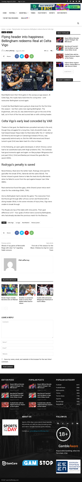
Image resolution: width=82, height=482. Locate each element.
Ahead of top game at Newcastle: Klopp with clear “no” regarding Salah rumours (13, 248)
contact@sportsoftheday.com (39, 431)
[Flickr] (68, 423)
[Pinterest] (27, 56)
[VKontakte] (77, 423)
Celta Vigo (11, 222)
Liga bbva (9, 32)
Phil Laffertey (10, 50)
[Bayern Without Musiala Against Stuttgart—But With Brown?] (59, 39)
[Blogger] (58, 423)
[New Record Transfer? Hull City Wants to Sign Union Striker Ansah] (59, 48)
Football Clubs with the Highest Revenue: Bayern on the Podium (72, 56)
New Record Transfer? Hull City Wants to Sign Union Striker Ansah (71, 48)
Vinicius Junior (35, 222)
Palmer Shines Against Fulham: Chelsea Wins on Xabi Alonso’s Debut (72, 64)
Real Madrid (25, 222)
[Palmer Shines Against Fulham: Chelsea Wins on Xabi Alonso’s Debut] (59, 64)
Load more (67, 71)
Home (3, 29)
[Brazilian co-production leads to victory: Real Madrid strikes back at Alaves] (27, 290)
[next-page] (6, 308)
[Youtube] (79, 1)
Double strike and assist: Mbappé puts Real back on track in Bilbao (45, 299)
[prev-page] (2, 308)
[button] (78, 23)
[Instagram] (70, 1)
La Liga (9, 29)
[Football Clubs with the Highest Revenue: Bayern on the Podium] (59, 56)
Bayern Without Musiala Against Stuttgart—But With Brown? (72, 40)
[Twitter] (73, 1)
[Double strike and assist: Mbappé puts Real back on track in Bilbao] (45, 290)
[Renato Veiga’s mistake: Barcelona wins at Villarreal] (9, 290)
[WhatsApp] (31, 56)
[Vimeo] (76, 1)
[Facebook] (67, 1)
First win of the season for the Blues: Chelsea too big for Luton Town (42, 248)
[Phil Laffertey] (2, 51)
